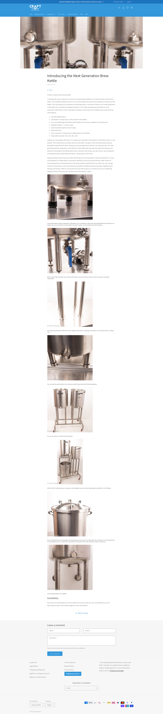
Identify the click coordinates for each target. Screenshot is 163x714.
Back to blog (83, 613)
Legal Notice (34, 666)
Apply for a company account (39, 673)
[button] (40, 14)
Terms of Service (70, 662)
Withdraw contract (72, 674)
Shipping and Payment (37, 670)
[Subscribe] (96, 688)
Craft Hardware (37, 711)
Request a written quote (38, 677)
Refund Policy (69, 666)
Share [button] (51, 90)
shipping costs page (117, 671)
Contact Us (33, 662)
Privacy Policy (69, 670)
